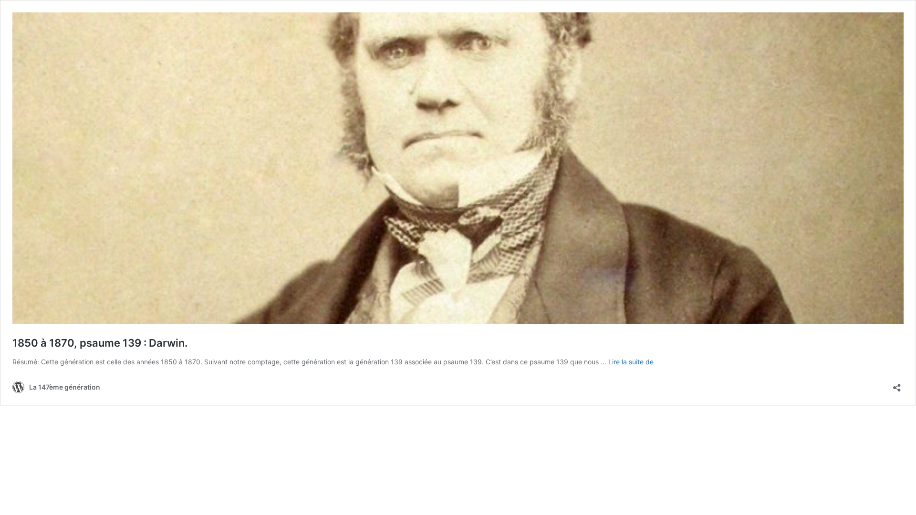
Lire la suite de (631, 362)
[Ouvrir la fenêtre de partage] (897, 384)
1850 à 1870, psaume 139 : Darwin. (99, 343)
